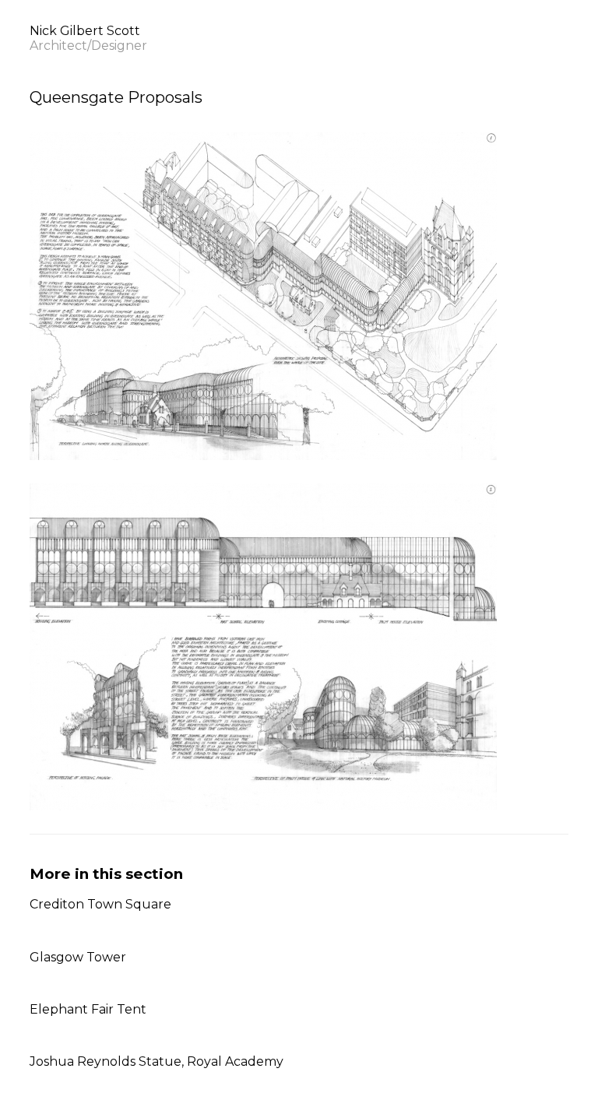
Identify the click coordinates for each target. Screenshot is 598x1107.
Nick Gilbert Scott (88, 38)
